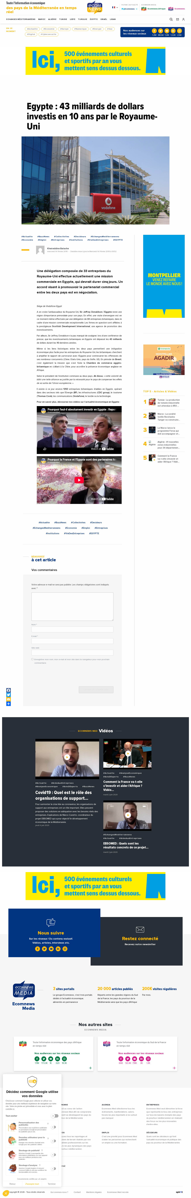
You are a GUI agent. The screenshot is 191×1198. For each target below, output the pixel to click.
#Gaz (109, 29)
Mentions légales (94, 1192)
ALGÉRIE (52, 19)
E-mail (34, 636)
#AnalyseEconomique (46, 787)
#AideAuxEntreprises (62, 783)
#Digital (31, 34)
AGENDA (106, 1105)
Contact (77, 1192)
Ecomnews (128, 9)
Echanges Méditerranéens (20, 19)
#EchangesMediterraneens (105, 237)
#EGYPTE (118, 240)
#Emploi (42, 240)
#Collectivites (61, 237)
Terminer (52, 1184)
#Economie (49, 29)
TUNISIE (63, 19)
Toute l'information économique (41, 7)
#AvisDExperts (70, 787)
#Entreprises (58, 240)
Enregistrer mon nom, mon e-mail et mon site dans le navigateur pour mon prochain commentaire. (71, 661)
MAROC (41, 19)
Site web (35, 648)
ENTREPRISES (152, 1105)
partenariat (67, 356)
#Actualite (32, 29)
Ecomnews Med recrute (117, 1192)
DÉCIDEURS (152, 1133)
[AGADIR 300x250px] (164, 362)
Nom (34, 625)
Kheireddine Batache (58, 248)
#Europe (64, 29)
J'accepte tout (32, 1184)
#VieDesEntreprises (98, 240)
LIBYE (72, 19)
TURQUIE (82, 19)
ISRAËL (103, 19)
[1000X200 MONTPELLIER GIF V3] (95, 61)
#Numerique (80, 29)
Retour (13, 1184)
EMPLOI (105, 1133)
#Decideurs (80, 237)
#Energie (96, 29)
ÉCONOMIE (62, 1105)
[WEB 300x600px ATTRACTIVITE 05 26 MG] (164, 276)
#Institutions (76, 240)
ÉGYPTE (94, 19)
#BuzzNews (43, 237)
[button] (6, 1193)
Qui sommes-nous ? (59, 1192)
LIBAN (113, 19)
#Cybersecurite (48, 34)
